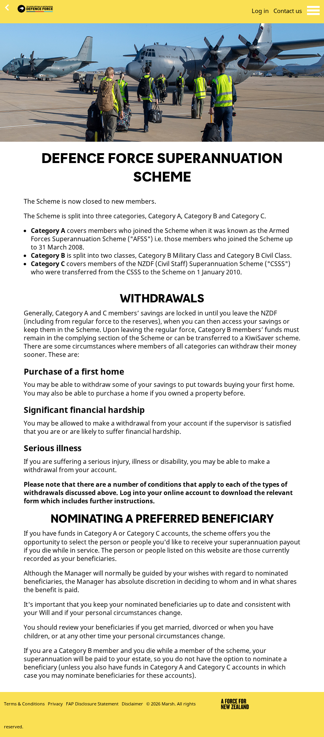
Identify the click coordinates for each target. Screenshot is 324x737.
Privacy (55, 704)
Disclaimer (132, 704)
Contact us (287, 11)
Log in (260, 11)
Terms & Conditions (24, 704)
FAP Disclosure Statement (92, 704)
